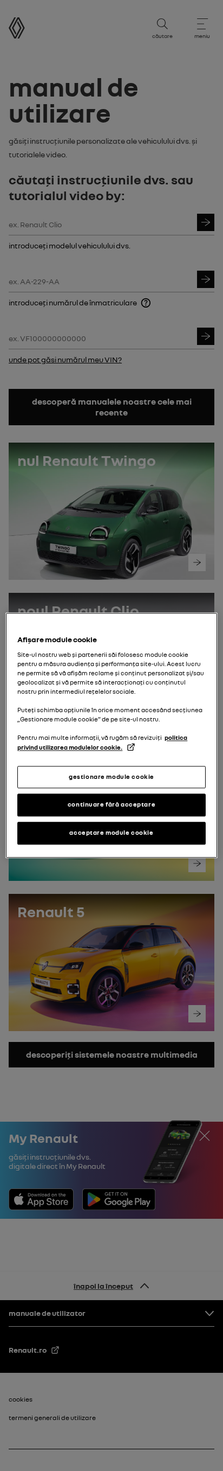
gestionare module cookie (111, 777)
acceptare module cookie (111, 833)
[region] (111, 735)
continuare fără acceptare (111, 805)
